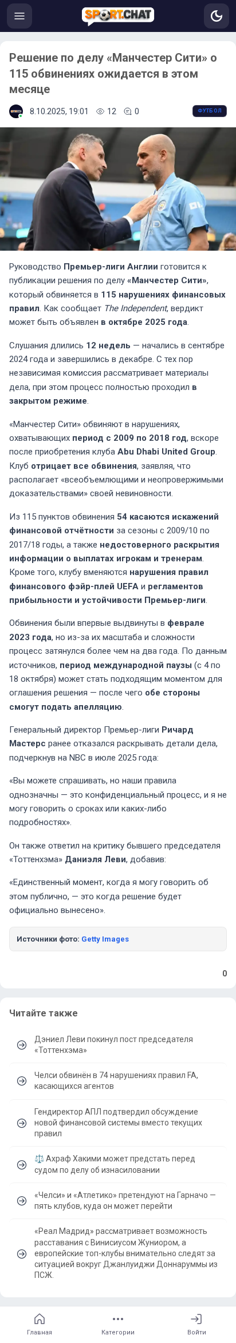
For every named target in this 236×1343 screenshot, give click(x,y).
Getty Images (105, 939)
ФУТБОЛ (210, 111)
